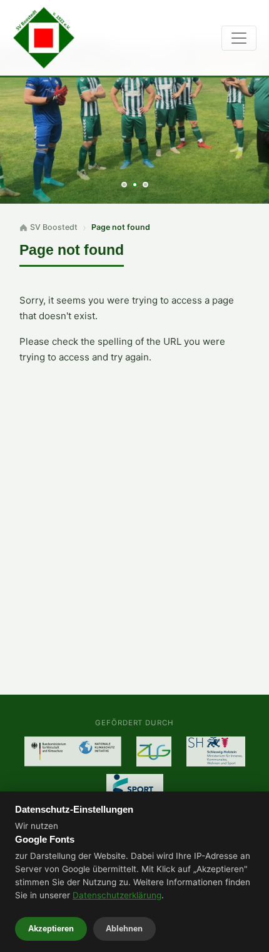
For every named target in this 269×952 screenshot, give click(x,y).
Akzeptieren (51, 928)
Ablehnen (124, 928)
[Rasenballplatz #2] (134, 789)
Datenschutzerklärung (117, 895)
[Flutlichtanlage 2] (153, 751)
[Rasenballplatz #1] (215, 751)
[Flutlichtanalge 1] (72, 751)
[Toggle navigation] (238, 38)
